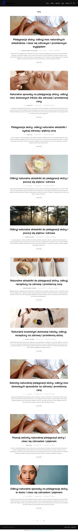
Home (47, 3)
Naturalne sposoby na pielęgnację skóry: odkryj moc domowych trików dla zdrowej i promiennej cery (39, 98)
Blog (63, 3)
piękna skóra (29, 445)
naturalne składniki (27, 288)
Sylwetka (58, 3)
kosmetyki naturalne (29, 237)
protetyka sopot (33, 530)
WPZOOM (73, 527)
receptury (34, 288)
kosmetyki (32, 339)
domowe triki (30, 105)
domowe (27, 339)
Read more (40, 62)
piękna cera (29, 134)
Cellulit (52, 3)
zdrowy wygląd (33, 50)
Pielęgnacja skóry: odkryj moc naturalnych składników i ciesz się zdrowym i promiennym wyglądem (39, 43)
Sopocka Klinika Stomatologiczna (46, 530)
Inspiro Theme (67, 527)
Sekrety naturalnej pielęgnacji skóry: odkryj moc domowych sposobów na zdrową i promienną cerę (39, 386)
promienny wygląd (25, 50)
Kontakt (67, 3)
